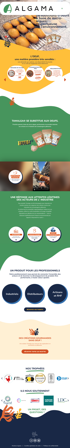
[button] (62, 8)
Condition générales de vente (32, 446)
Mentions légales (16, 446)
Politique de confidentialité (50, 446)
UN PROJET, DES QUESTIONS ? (37, 411)
